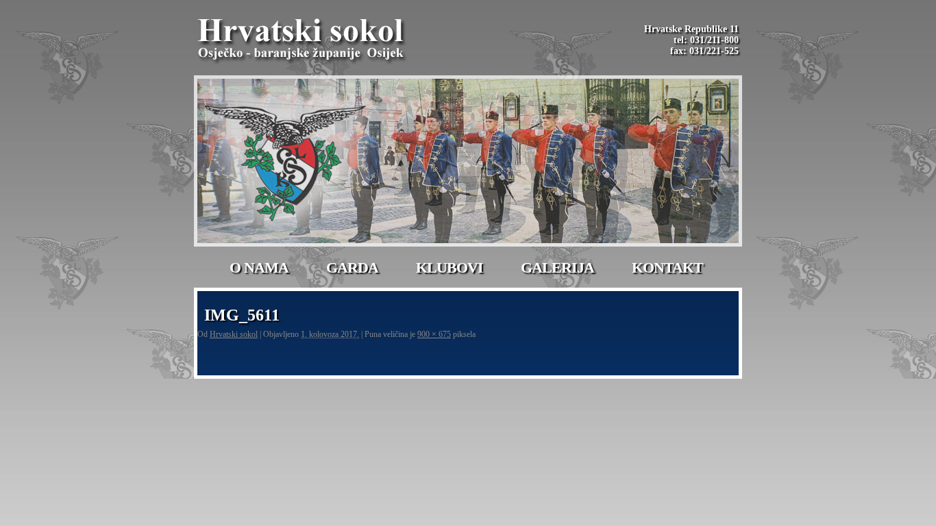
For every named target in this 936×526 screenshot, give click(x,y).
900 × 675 (434, 334)
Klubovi (449, 267)
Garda (352, 267)
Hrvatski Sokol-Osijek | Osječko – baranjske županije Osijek (302, 41)
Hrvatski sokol (234, 334)
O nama (259, 267)
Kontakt (667, 267)
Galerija (557, 267)
